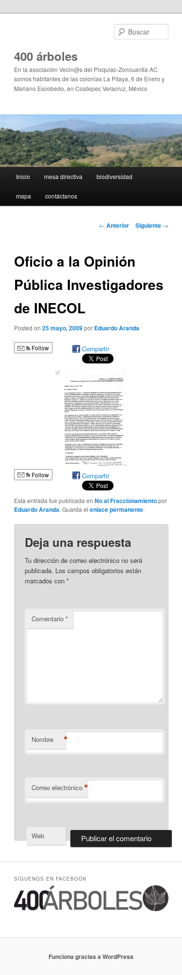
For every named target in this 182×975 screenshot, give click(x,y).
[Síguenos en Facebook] (91, 908)
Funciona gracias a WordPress (91, 956)
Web (38, 835)
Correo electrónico (59, 787)
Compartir (95, 348)
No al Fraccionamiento (126, 500)
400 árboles (46, 56)
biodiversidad (114, 176)
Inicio (23, 176)
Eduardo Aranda (116, 328)
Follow (39, 347)
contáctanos (61, 196)
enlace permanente (116, 509)
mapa (23, 196)
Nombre (49, 739)
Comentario (50, 618)
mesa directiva (63, 176)
